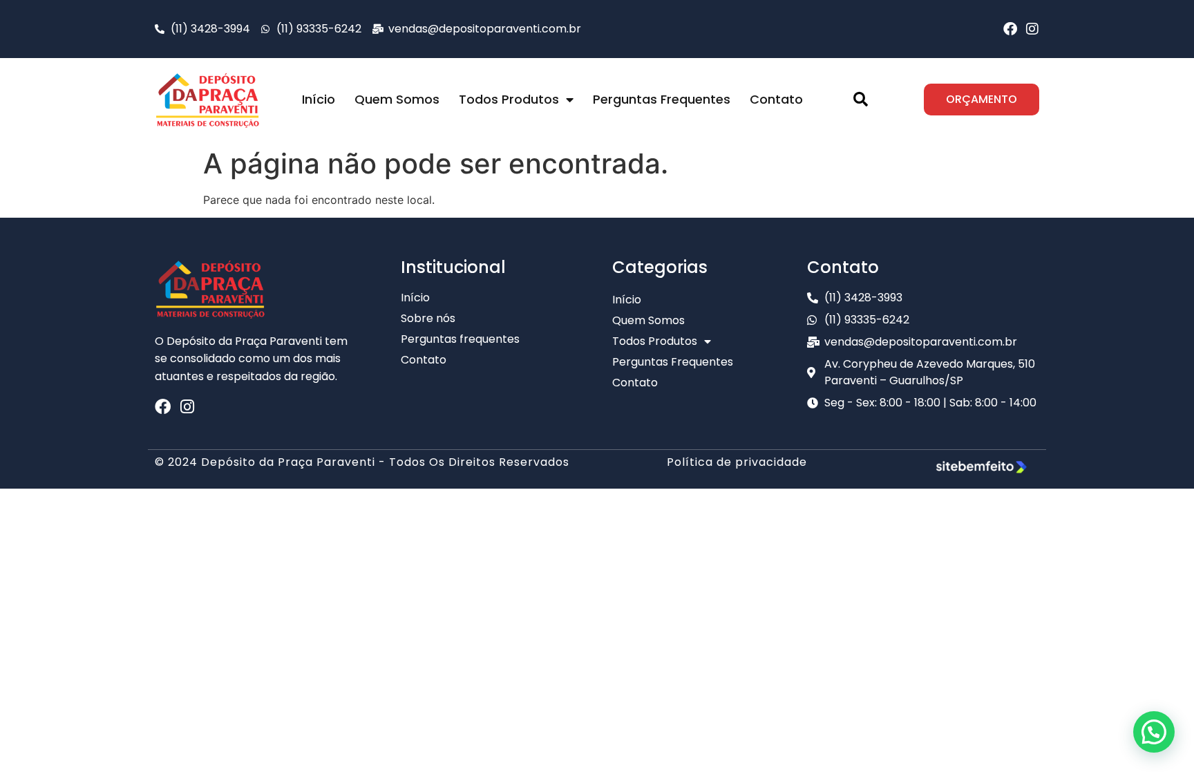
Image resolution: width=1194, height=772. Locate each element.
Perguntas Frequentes (661, 99)
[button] (860, 99)
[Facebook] (1010, 29)
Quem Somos (396, 99)
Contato (776, 99)
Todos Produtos (509, 99)
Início (318, 99)
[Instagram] (1032, 29)
